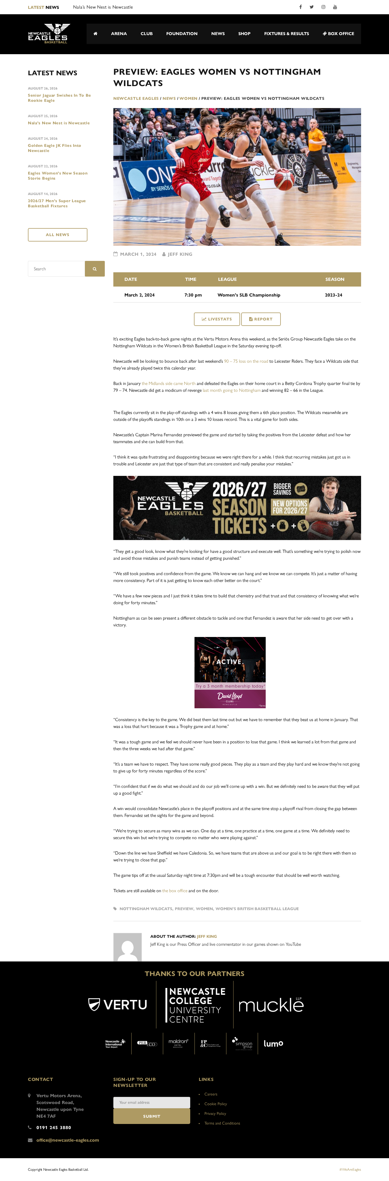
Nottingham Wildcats (146, 908)
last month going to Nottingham (232, 390)
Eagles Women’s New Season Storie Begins (58, 176)
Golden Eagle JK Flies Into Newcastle (54, 148)
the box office (174, 890)
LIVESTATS (220, 319)
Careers (210, 1094)
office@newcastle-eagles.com (67, 1140)
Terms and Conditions (222, 1123)
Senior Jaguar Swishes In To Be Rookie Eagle (59, 98)
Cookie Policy (215, 1103)
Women (204, 908)
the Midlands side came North (169, 383)
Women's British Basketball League (257, 908)
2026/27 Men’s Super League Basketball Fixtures (57, 203)
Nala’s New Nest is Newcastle (59, 123)
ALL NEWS (57, 234)
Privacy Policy (215, 1113)
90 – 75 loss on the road (246, 361)
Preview (184, 908)
